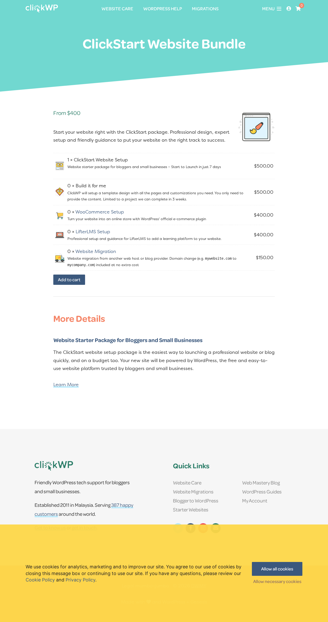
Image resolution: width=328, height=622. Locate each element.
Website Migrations (193, 491)
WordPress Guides (262, 491)
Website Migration (95, 251)
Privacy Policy (80, 579)
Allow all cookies (277, 569)
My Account (254, 500)
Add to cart (69, 279)
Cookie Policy (40, 579)
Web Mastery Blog (261, 482)
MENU (268, 8)
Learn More (66, 384)
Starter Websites (190, 509)
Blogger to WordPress (195, 500)
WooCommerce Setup (99, 212)
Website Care (187, 482)
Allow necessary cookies (277, 581)
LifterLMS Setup (93, 231)
